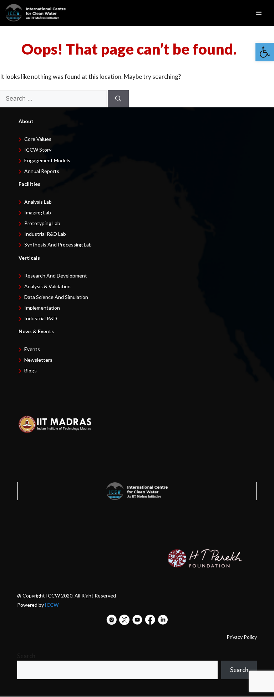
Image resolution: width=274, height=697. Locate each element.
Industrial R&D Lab (45, 234)
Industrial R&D (40, 318)
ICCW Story (37, 150)
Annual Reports (41, 171)
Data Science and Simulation (56, 297)
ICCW (52, 605)
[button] (264, 52)
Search (26, 656)
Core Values (37, 139)
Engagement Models (47, 160)
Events (32, 349)
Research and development (55, 276)
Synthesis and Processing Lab (58, 244)
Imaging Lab (37, 212)
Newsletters (38, 360)
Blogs (30, 370)
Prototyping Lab (42, 223)
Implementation (42, 308)
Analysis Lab (38, 202)
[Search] (118, 98)
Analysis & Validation (47, 286)
